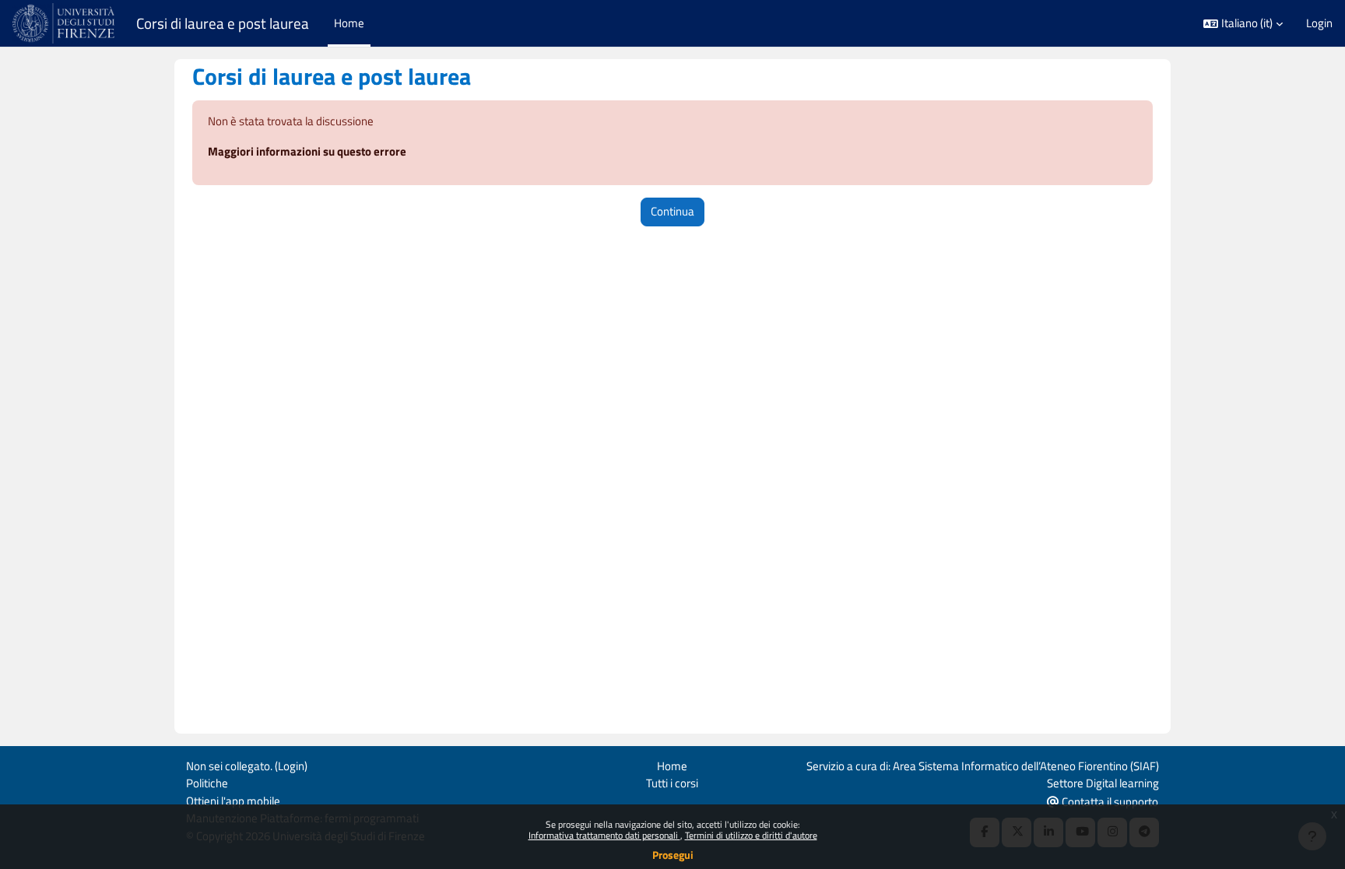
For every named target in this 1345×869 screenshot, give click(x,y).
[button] (1243, 23)
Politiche (207, 783)
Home (672, 766)
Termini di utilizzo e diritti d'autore (751, 835)
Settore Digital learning (1103, 783)
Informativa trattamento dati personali (604, 835)
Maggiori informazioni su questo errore (307, 151)
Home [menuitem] (349, 23)
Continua (672, 211)
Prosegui (673, 854)
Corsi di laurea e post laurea (222, 23)
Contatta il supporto (1108, 802)
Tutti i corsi (672, 783)
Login (1319, 23)
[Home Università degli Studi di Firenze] (65, 23)
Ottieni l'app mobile (233, 801)
